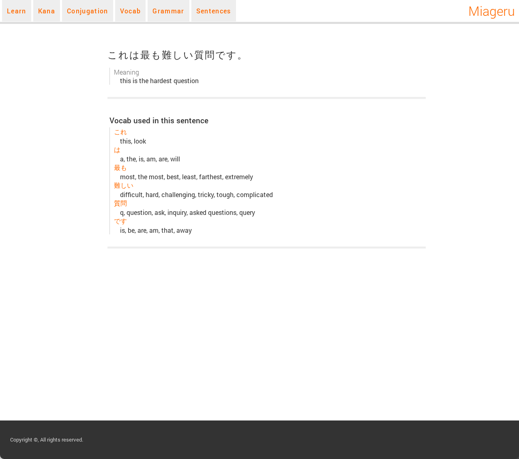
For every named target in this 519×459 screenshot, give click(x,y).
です (120, 221)
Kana (46, 10)
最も (120, 167)
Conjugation (87, 10)
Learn (16, 10)
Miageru (491, 10)
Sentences (213, 10)
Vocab (130, 10)
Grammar (168, 10)
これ (120, 131)
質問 (120, 203)
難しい (123, 185)
